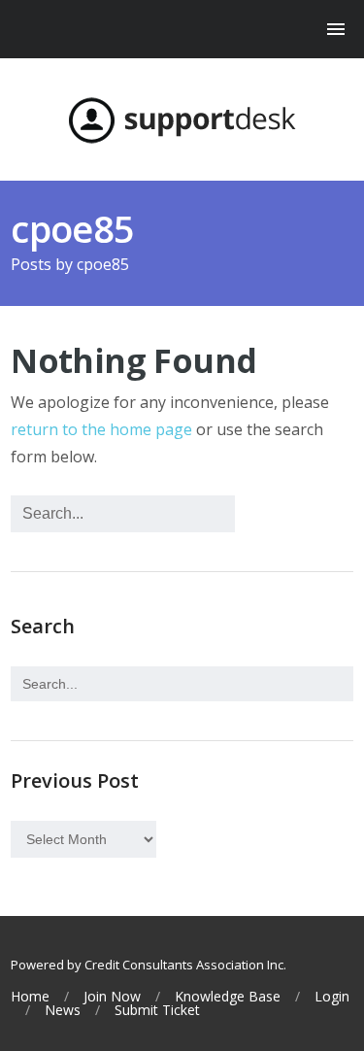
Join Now (112, 996)
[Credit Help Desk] (182, 120)
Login (331, 996)
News (63, 1010)
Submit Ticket (157, 1010)
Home (30, 996)
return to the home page (101, 429)
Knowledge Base (228, 996)
